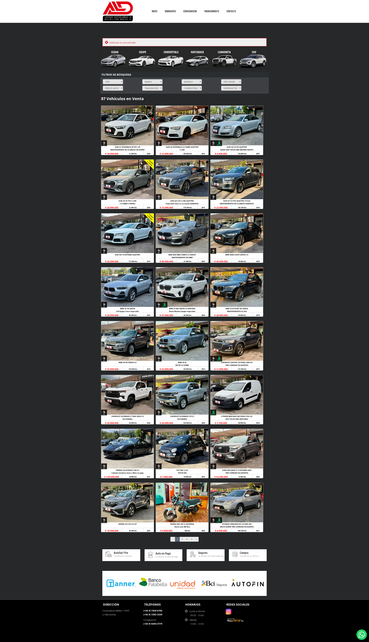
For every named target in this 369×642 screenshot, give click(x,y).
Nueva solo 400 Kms (182, 527)
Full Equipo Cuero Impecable (127, 311)
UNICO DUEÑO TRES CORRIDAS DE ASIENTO (237, 527)
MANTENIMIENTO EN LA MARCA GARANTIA (237, 203)
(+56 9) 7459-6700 (152, 610)
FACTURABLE (127, 419)
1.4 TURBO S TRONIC (127, 203)
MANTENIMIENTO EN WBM (182, 257)
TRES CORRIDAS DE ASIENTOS (236, 365)
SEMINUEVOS (170, 11)
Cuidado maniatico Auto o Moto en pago (127, 473)
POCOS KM (182, 473)
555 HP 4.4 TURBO (182, 365)
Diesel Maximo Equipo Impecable (182, 311)
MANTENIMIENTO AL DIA (237, 311)
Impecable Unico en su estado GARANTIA (182, 203)
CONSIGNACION (190, 11)
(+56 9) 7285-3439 (152, 614)
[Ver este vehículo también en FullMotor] (236, 619)
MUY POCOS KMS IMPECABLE (237, 419)
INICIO (154, 11)
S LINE (182, 150)
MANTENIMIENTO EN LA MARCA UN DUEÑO (127, 150)
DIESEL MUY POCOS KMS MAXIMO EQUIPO (236, 150)
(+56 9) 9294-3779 (152, 623)
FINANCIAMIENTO (211, 11)
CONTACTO (231, 11)
